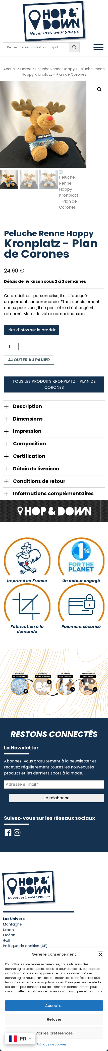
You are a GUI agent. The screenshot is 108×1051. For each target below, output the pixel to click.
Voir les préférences (54, 1033)
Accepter (54, 1005)
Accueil (9, 68)
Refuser (54, 1019)
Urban (8, 929)
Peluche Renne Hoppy (55, 68)
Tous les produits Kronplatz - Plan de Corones (54, 384)
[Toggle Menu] (98, 47)
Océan (9, 935)
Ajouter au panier (29, 360)
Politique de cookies (51, 1044)
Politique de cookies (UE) (25, 945)
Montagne (12, 924)
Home (25, 68)
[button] (100, 954)
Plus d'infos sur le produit (32, 330)
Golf (7, 940)
